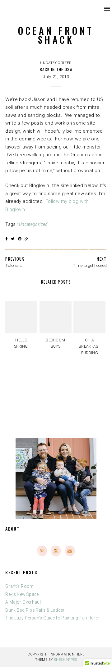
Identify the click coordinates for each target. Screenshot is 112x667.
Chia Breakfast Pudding (89, 346)
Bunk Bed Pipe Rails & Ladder (35, 610)
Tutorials (13, 265)
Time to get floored (90, 265)
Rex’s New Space (22, 594)
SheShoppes (65, 660)
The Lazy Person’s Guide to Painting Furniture (51, 617)
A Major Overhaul (23, 602)
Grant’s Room (19, 586)
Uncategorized (56, 63)
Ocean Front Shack (56, 35)
